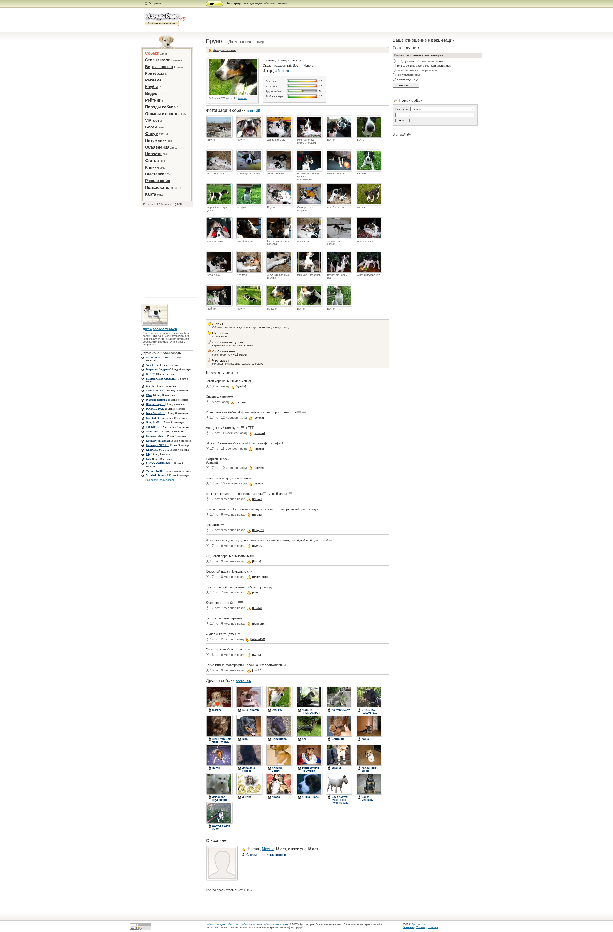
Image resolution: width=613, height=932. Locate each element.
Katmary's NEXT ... (157, 445)
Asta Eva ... (152, 364)
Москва (283, 71)
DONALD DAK (155, 408)
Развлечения (157, 181)
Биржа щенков (159, 67)
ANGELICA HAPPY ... (159, 357)
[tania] (256, 592)
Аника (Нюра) (311, 796)
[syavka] (241, 386)
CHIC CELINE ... (156, 390)
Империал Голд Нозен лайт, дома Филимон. (219, 801)
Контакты (166, 204)
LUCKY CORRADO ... (159, 463)
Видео (151, 94)
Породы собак (159, 107)
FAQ (179, 204)
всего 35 (253, 111)
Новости (153, 154)
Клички (152, 167)
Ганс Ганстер (250, 709)
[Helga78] (258, 530)
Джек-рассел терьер (160, 329)
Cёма (149, 395)
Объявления (157, 147)
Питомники (156, 140)
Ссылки (420, 927)
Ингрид (247, 796)
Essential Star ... (155, 417)
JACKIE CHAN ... (156, 427)
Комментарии (276, 855)
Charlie (150, 386)
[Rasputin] (259, 623)
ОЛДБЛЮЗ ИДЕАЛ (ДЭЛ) (370, 711)
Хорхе (365, 738)
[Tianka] (259, 448)
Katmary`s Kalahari (158, 440)
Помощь (433, 927)
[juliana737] (257, 639)
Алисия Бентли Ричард (277, 770)
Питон (216, 767)
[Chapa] (257, 499)
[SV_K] (256, 654)
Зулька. (277, 709)
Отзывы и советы (162, 114)
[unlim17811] (260, 576)
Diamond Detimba (156, 399)
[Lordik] (257, 608)
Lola (148, 458)
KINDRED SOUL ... (157, 449)
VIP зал (152, 120)
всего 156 (243, 681)
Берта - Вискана (367, 798)
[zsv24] (256, 670)
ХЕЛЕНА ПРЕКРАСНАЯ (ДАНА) (311, 712)
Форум (151, 134)
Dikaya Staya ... (155, 404)
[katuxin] (259, 433)
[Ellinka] (259, 467)
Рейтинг (153, 100)
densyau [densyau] (225, 50)
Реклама (153, 80)
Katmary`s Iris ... (156, 436)
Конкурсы (154, 73)
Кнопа (276, 796)
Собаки (152, 53)
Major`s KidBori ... (157, 470)
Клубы (151, 87)
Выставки (154, 174)
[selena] (259, 417)
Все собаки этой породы (160, 479)
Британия (338, 738)
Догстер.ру (418, 924)
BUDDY (150, 374)
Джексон (217, 709)
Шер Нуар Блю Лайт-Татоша (221, 740)
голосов (242, 98)
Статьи (152, 161)
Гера (245, 738)
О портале (155, 3)
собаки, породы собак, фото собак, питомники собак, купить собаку (247, 924)
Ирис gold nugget (248, 769)
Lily (148, 454)
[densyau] (242, 402)
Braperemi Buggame (158, 369)
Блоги (151, 127)
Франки (337, 767)
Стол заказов (157, 60)
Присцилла (279, 738)
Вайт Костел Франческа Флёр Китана (340, 799)
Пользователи (159, 187)
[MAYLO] (257, 545)
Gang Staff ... (154, 422)
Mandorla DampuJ (157, 475)
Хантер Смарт (341, 709)
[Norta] (256, 561)
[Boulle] (257, 514)
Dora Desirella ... (155, 413)
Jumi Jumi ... (153, 431)
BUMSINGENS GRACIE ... (161, 378)
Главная (150, 204)
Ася (304, 738)
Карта (150, 194)
